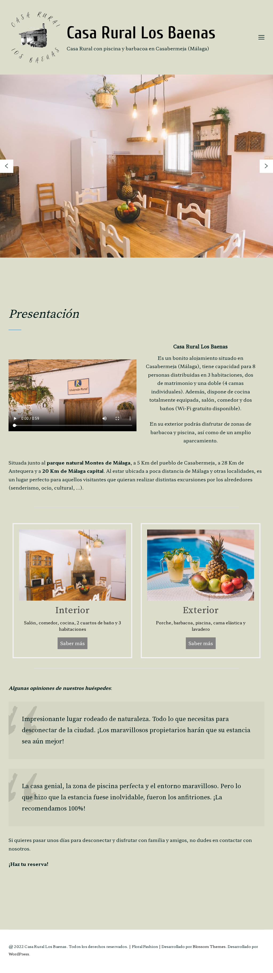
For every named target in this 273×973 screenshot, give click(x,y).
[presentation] (6, 166)
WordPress (19, 953)
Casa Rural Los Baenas (141, 33)
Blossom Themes (209, 946)
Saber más (72, 643)
